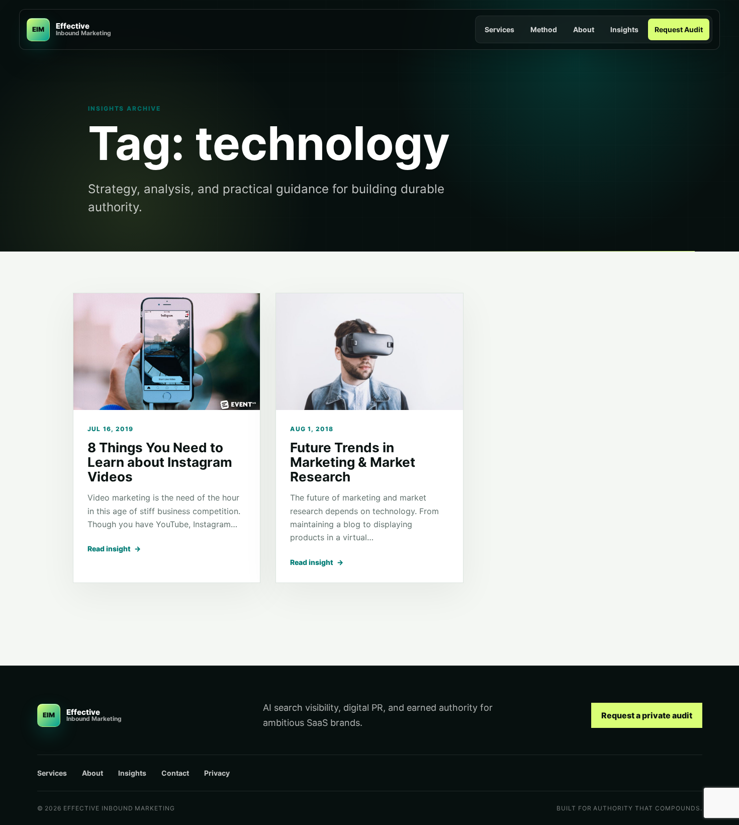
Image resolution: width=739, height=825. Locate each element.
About (583, 29)
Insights (624, 29)
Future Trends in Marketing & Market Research (352, 462)
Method (543, 29)
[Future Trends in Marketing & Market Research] (369, 351)
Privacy (217, 773)
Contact (175, 773)
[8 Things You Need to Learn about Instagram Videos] (166, 351)
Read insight (114, 548)
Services (499, 29)
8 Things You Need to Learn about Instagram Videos (159, 462)
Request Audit (679, 29)
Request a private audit (646, 715)
